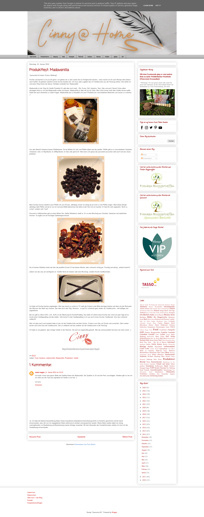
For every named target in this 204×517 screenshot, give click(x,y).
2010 (144, 480)
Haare (173, 334)
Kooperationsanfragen (34, 503)
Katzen (90, 57)
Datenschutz (31, 495)
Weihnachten (170, 372)
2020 (144, 407)
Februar (144, 469)
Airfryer (147, 308)
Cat (144, 321)
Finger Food (148, 330)
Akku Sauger (153, 308)
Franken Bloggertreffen (152, 332)
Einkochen (143, 327)
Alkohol (172, 308)
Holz (147, 340)
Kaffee (154, 344)
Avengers (172, 312)
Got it (158, 5)
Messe (167, 352)
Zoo (158, 374)
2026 (144, 387)
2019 (144, 411)
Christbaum (159, 321)
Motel (149, 354)
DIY (123, 57)
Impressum (31, 492)
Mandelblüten (144, 352)
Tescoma (163, 368)
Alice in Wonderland (163, 308)
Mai (143, 460)
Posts (145, 155)
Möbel (154, 354)
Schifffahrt (153, 364)
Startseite (33, 57)
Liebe (147, 348)
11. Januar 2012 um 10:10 (54, 372)
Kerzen (165, 344)
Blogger (114, 512)
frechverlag (154, 376)
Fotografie (171, 330)
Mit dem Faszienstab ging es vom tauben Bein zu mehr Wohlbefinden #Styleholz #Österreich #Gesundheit (156, 76)
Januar (144, 473)
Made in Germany (147, 350)
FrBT (142, 332)
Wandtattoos (159, 372)
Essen (167, 327)
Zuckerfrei (165, 374)
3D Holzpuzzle (153, 305)
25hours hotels (144, 305)
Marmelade (153, 352)
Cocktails (172, 321)
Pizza (160, 359)
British (141, 319)
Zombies (152, 374)
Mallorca (172, 350)
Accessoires (158, 307)
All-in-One (150, 310)
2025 (144, 391)
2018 (144, 414)
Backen (146, 315)
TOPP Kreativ (154, 368)
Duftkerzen (164, 325)
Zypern (172, 374)
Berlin (173, 315)
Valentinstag (168, 370)
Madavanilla (60, 358)
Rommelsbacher (156, 362)
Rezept (143, 362)
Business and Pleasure (162, 319)
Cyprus (160, 323)
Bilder (149, 317)
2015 (144, 424)
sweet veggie (40, 372)
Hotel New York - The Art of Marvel (153, 342)
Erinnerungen (160, 327)
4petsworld (161, 305)
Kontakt (30, 500)
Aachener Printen (170, 305)
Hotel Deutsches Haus (169, 340)
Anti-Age (172, 310)
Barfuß (157, 315)
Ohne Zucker (165, 356)
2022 (144, 401)
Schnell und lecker (163, 364)
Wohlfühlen (143, 374)
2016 (144, 421)
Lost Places (171, 348)
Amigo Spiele (164, 310)
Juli (143, 453)
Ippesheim (142, 344)
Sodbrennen (159, 366)
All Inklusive (143, 310)
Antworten (38, 385)
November (145, 440)
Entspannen (151, 327)
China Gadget (151, 321)
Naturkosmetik (170, 354)
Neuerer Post (34, 437)
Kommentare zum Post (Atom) (84, 444)
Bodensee (171, 317)
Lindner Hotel (154, 348)
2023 (144, 397)
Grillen (162, 334)
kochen (160, 376)
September (145, 447)
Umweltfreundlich (156, 370)
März (144, 466)
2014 (144, 428)
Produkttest (69, 358)
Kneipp (143, 346)
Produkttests (45, 57)
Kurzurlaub (158, 346)
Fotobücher (163, 330)
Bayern (161, 315)
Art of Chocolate (151, 312)
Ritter (148, 362)
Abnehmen (143, 307)
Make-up (159, 350)
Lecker (142, 348)
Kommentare (147, 158)
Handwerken (150, 336)
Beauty (55, 57)
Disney (151, 325)
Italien (148, 344)
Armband (143, 312)
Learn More (148, 5)
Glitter (157, 334)
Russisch (146, 364)
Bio (155, 317)
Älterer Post (127, 437)
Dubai (157, 325)
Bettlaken (143, 317)
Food (63, 57)
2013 (144, 431)
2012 (144, 434)
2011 (144, 477)
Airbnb (142, 308)
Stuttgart (142, 368)
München (160, 354)
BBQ (141, 315)
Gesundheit (143, 334)
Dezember (145, 437)
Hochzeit (143, 340)
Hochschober (171, 338)
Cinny (165, 321)
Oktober (145, 443)
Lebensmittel (50, 358)
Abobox (151, 306)
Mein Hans (160, 352)
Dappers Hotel (169, 323)
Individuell (171, 342)
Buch (145, 319)
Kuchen (150, 346)
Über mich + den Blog (34, 498)
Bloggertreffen (162, 317)
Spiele (115, 57)
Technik (81, 57)
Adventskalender (169, 307)
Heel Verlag (170, 336)
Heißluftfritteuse (145, 338)
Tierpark (146, 370)
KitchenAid (171, 344)
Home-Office (158, 340)
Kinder (107, 57)
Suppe (148, 368)
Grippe (168, 334)
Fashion (142, 330)
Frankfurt (164, 332)
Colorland (142, 323)
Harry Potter (159, 336)
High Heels (163, 338)
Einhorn (172, 325)
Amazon (156, 310)
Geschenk (171, 332)
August (144, 450)
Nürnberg (157, 356)
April (144, 463)
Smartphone (150, 366)
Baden (152, 315)
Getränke (151, 334)
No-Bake (150, 356)
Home (152, 340)
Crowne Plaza (151, 323)
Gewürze (42, 358)
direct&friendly (145, 376)
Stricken (172, 366)
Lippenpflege (163, 348)
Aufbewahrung (164, 312)
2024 (144, 394)
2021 (144, 404)
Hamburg (143, 336)
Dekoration (143, 325)
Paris (155, 359)
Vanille (76, 358)
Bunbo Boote (151, 319)
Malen (165, 350)
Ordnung (149, 359)
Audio (157, 312)
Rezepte (71, 57)
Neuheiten (143, 356)
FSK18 (172, 327)
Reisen (98, 57)
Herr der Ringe (155, 338)
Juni (143, 456)
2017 (144, 417)
